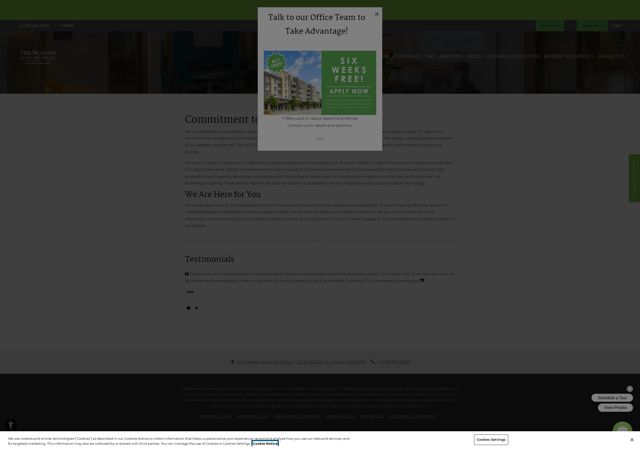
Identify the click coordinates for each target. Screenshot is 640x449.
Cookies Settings (491, 440)
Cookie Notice (265, 444)
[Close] (632, 439)
